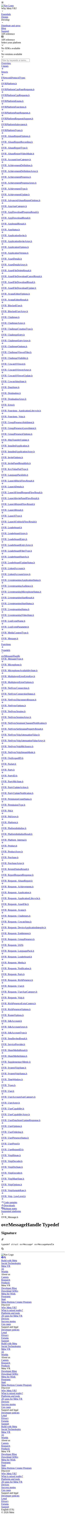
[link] (7, 5)
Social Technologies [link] (11, 1263)
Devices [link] (5, 1318)
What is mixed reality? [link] (12, 1310)
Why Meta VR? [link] (9, 1307)
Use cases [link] (6, 1324)
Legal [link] (4, 1332)
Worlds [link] (4, 1271)
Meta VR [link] (5, 1266)
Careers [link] (5, 1277)
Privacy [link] (5, 1335)
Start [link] (3, 1299)
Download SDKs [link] (9, 1291)
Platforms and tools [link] (10, 1313)
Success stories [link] (8, 1321)
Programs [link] (5, 1296)
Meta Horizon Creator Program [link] (16, 1302)
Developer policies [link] (10, 1329)
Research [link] (5, 1280)
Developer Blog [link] (9, 1288)
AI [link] (2, 1268)
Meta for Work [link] (8, 1293)
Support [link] (5, 1340)
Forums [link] (5, 1338)
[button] (33, 2)
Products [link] (5, 1282)
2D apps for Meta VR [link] (11, 1316)
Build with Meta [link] (9, 1260)
